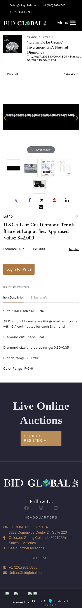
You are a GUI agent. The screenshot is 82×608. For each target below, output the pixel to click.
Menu (63, 22)
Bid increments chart (16, 286)
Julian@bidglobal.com (26, 573)
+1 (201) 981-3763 (23, 567)
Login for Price (18, 269)
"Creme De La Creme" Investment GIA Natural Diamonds (47, 47)
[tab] (13, 299)
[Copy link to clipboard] (16, 200)
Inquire (74, 249)
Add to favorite (76, 217)
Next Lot (69, 73)
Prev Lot (12, 74)
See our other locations (26, 548)
